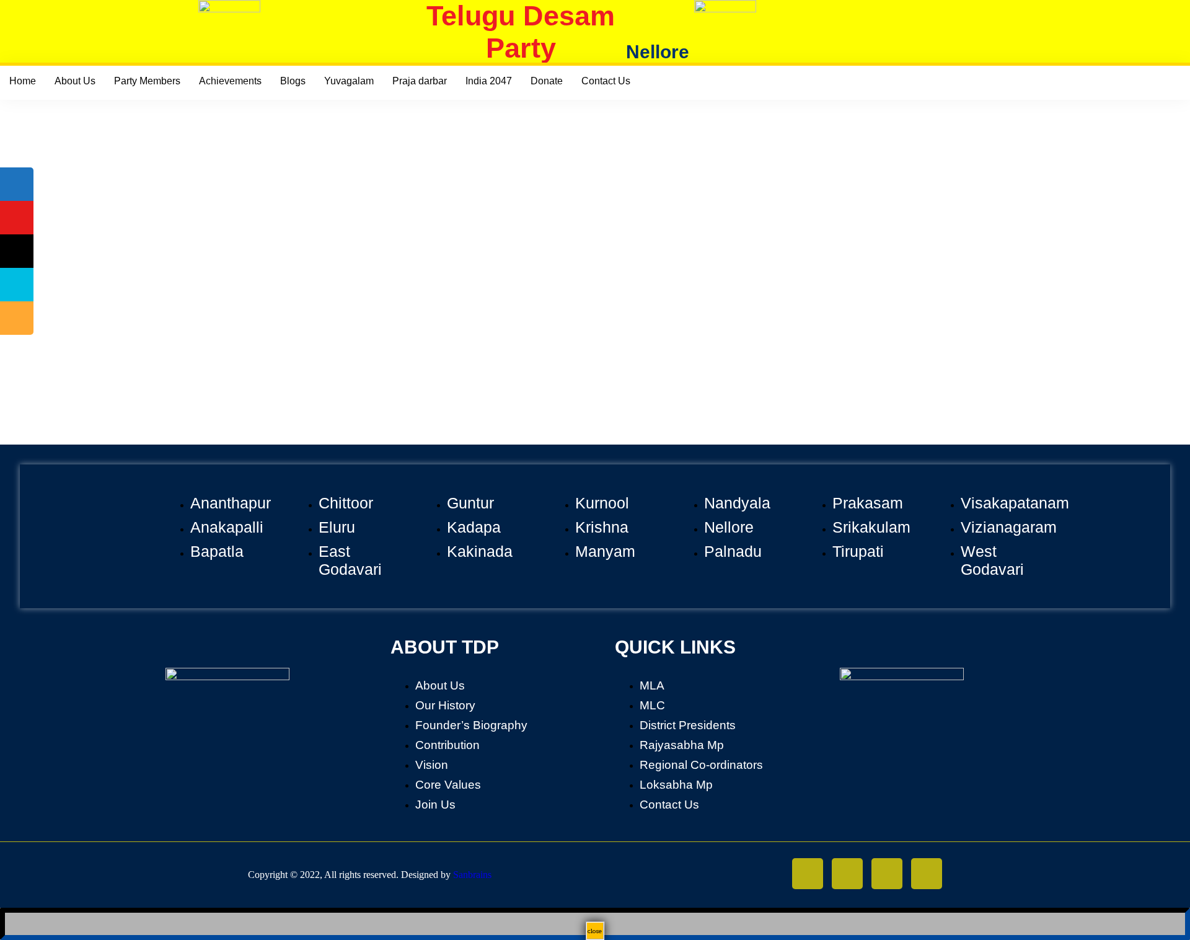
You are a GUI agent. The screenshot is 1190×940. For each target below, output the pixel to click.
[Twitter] (886, 873)
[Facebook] (847, 873)
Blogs (293, 81)
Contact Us (605, 81)
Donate (547, 81)
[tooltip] (16, 184)
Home (22, 81)
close (595, 930)
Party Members (147, 81)
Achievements (230, 81)
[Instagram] (807, 873)
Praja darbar (419, 81)
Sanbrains (472, 874)
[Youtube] (926, 873)
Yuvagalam (349, 81)
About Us (75, 81)
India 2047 (488, 81)
